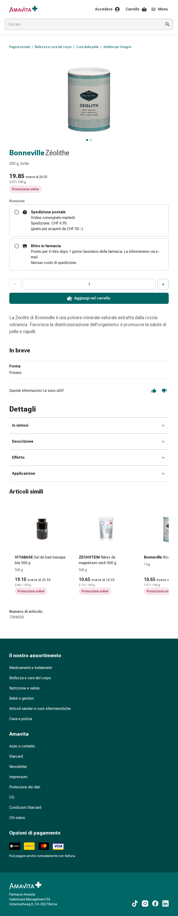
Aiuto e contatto (22, 746)
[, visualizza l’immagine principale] (87, 140)
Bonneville (26, 152)
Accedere (104, 9)
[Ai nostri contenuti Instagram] (145, 903)
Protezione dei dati (24, 787)
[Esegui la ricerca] (167, 24)
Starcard (16, 756)
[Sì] (154, 390)
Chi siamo (17, 817)
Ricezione (17, 201)
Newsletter (18, 766)
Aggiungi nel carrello (92, 298)
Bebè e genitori (21, 698)
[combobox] (82, 24)
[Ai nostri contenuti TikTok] (135, 903)
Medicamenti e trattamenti (30, 668)
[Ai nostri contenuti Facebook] (155, 903)
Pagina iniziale (19, 47)
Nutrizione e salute (24, 688)
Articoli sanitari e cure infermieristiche (40, 708)
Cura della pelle (87, 47)
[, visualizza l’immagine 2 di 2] (91, 140)
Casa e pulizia (20, 719)
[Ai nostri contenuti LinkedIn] (165, 903)
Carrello (133, 9)
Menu (163, 9)
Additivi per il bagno (117, 47)
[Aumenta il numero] (163, 284)
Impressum (18, 777)
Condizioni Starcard (25, 807)
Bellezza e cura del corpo (53, 47)
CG (11, 797)
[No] (164, 390)
